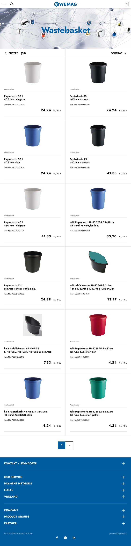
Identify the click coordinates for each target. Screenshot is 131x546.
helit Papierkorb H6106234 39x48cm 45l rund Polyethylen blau (92, 223)
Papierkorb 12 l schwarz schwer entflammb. (20, 287)
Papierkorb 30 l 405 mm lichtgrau (14, 97)
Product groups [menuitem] (16, 517)
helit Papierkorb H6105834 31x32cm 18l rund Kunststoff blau (25, 413)
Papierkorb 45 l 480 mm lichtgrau (14, 223)
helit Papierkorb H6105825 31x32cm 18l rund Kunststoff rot (91, 350)
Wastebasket (9, 89)
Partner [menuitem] (10, 523)
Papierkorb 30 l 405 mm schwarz (80, 97)
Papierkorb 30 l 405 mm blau (13, 160)
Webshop (18, 12)
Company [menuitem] (11, 510)
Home (6, 12)
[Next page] (69, 445)
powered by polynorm (118, 533)
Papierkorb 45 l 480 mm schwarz (80, 160)
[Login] (127, 4)
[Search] (11, 4)
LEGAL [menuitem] (8, 490)
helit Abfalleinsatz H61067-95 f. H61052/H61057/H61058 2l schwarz (28, 350)
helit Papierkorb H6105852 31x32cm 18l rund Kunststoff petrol (91, 413)
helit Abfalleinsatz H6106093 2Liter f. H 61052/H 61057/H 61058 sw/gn (92, 287)
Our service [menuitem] (13, 477)
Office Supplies (34, 12)
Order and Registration (56, 12)
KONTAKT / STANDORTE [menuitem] (20, 463)
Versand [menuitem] (11, 497)
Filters (17, 53)
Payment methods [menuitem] (18, 483)
